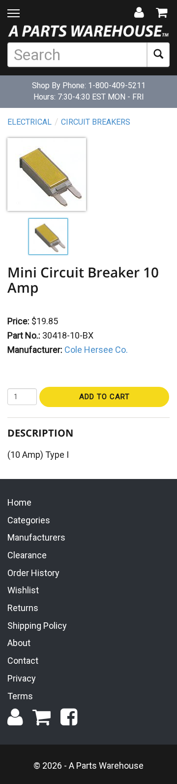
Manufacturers (36, 537)
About (18, 643)
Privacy (21, 678)
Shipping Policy (37, 625)
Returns (22, 608)
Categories (28, 520)
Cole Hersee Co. (96, 349)
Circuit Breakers (95, 122)
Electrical (29, 122)
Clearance (27, 555)
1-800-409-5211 (117, 85)
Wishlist (23, 590)
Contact (22, 660)
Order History (33, 573)
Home (19, 502)
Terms (20, 696)
